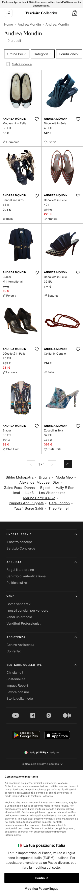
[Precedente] (31, 464)
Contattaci (14, 651)
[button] (75, 13)
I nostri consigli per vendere (27, 610)
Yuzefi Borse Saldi (28, 508)
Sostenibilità (15, 679)
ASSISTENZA (15, 637)
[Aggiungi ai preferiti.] (36, 119)
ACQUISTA (14, 562)
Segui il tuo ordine (20, 569)
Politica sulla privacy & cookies (40, 764)
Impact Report (17, 685)
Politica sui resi (17, 582)
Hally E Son (65, 487)
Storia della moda (19, 698)
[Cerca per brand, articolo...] (8, 13)
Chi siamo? (14, 672)
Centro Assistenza (20, 644)
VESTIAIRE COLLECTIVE (24, 665)
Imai (16, 492)
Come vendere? (18, 603)
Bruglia (44, 477)
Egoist (45, 487)
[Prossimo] (52, 464)
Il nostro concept (19, 541)
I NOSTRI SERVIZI (19, 534)
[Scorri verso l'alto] (68, 464)
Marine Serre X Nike (39, 498)
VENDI (11, 596)
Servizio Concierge (20, 548)
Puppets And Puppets (26, 503)
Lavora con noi (17, 691)
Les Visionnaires (52, 492)
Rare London (59, 503)
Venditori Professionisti (23, 623)
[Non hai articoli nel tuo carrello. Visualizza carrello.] (75, 13)
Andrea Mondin (29, 24)
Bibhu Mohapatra (19, 477)
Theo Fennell (58, 508)
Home (8, 24)
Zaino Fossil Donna (19, 487)
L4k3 (29, 492)
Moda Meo (64, 477)
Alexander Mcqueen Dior (39, 482)
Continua (41, 878)
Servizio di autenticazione (26, 576)
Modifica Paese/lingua (41, 888)
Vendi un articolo (19, 616)
